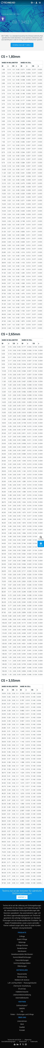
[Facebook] (20, 1044)
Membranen (22, 951)
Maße (10, 14)
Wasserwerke (22, 974)
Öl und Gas (22, 989)
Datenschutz (23, 1041)
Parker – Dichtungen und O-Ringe (22, 1014)
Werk (22, 1024)
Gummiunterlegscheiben (22, 963)
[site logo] (8, 3)
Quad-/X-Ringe (22, 939)
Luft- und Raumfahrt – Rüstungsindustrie (22, 983)
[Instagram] (26, 1044)
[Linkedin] (17, 1044)
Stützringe (22, 942)
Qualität (22, 1027)
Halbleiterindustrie (22, 992)
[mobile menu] (40, 2)
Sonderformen (22, 948)
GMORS (22, 1008)
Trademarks (34, 1041)
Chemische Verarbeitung (22, 986)
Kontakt (21, 897)
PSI (22, 1011)
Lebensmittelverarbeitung (22, 995)
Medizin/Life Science (22, 980)
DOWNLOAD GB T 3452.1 (22, 45)
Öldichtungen (22, 966)
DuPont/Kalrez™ (22, 1005)
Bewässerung (22, 977)
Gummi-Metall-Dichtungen (22, 957)
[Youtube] (14, 1044)
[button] (41, 537)
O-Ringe (22, 936)
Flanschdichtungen (22, 960)
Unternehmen (22, 1021)
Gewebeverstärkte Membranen (22, 954)
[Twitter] (23, 1044)
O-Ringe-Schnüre (22, 945)
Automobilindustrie (22, 998)
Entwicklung (4, 14)
